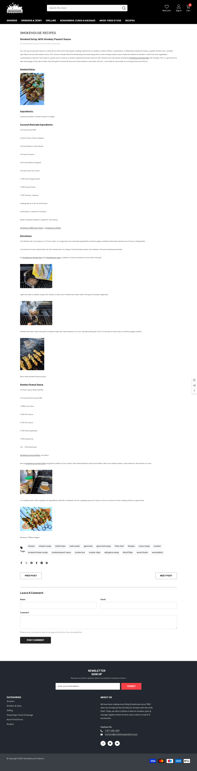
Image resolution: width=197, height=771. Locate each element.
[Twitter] (26, 563)
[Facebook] (21, 563)
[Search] (87, 8)
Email (103, 599)
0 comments (55, 44)
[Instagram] (110, 743)
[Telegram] (41, 563)
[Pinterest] (31, 563)
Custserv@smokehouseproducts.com (121, 734)
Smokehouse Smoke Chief (35, 463)
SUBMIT (131, 686)
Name (22, 599)
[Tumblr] (36, 563)
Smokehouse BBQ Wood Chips (31, 228)
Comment (24, 613)
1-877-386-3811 (112, 731)
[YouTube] (117, 743)
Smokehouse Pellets (53, 228)
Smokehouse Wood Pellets (30, 455)
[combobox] (83, 8)
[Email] (47, 563)
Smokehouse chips (53, 258)
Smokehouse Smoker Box (139, 58)
